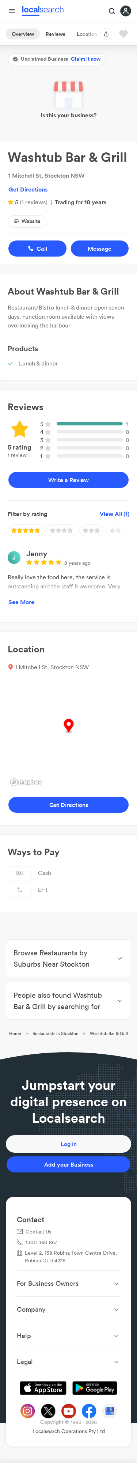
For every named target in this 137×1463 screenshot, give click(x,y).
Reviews (55, 34)
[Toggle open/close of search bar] (112, 12)
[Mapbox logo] (26, 782)
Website (31, 221)
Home (15, 1033)
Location (87, 34)
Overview (23, 34)
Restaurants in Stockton (56, 1033)
